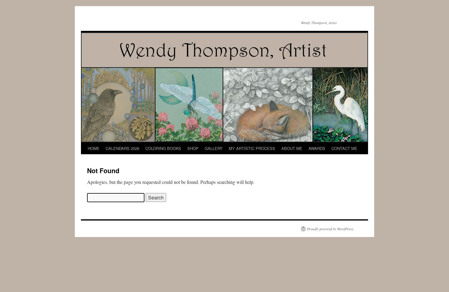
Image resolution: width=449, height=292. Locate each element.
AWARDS (316, 148)
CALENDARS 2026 (122, 148)
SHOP (193, 148)
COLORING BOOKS (163, 148)
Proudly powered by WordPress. (330, 228)
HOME (94, 148)
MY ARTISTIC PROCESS (252, 148)
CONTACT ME (344, 148)
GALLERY (214, 148)
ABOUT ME (291, 148)
